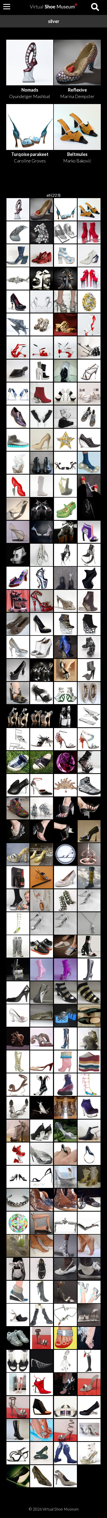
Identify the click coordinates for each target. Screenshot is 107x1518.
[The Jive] (17, 371)
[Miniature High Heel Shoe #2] (41, 1338)
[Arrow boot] (41, 1384)
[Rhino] (89, 509)
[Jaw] (89, 578)
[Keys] (17, 693)
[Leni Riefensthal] (89, 946)
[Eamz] (89, 1407)
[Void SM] (17, 716)
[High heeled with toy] (17, 900)
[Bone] (65, 509)
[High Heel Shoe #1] (17, 1407)
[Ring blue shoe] (89, 1153)
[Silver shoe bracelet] (41, 1223)
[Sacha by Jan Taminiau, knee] (41, 1292)
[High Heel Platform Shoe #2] (65, 1430)
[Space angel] (41, 1315)
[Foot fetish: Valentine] (17, 1038)
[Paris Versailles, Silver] (89, 1292)
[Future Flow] (17, 255)
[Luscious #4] (89, 371)
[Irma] (41, 762)
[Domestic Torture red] (41, 601)
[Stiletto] (89, 1223)
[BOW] (89, 555)
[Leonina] (41, 255)
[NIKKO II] (41, 624)
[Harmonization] (65, 301)
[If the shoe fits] (17, 1200)
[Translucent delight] (89, 1453)
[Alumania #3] (17, 1453)
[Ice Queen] (41, 486)
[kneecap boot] (65, 1453)
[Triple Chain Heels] (41, 509)
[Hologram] (41, 532)
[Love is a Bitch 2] (89, 278)
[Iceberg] (17, 393)
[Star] (65, 440)
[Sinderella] (65, 854)
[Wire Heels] (41, 1246)
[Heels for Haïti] (65, 371)
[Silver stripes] (65, 992)
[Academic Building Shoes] (41, 232)
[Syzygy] (17, 324)
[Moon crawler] (89, 463)
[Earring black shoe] (17, 1177)
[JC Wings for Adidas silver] (89, 785)
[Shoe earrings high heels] (65, 670)
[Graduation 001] (89, 1084)
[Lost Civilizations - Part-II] (65, 624)
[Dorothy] (65, 1131)
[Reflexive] (41, 209)
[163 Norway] (17, 1292)
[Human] (65, 324)
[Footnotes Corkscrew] (65, 578)
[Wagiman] (65, 762)
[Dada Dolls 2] (89, 1361)
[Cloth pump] (65, 877)
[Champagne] (17, 301)
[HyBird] (41, 301)
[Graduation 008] (65, 1061)
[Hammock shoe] (17, 509)
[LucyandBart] (65, 1246)
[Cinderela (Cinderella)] (17, 1246)
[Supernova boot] (89, 969)
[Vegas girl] (89, 1177)
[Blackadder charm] (65, 923)
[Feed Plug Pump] (17, 670)
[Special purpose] (89, 232)
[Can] (41, 393)
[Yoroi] (89, 416)
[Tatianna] (65, 1338)
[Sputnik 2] (65, 278)
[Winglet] (17, 347)
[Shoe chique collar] (89, 1269)
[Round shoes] (17, 1223)
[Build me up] (89, 1061)
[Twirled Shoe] (41, 1153)
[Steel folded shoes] (89, 716)
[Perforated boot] (17, 1476)
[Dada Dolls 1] (65, 1361)
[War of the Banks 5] (89, 1200)
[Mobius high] (41, 1407)
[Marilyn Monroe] (41, 969)
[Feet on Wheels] (89, 393)
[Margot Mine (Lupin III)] (65, 969)
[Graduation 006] (17, 923)
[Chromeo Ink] (41, 946)
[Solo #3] (65, 486)
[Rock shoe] (89, 1038)
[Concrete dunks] (17, 1338)
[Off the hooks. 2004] (41, 992)
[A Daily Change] (89, 647)
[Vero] (89, 1338)
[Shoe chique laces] (17, 1269)
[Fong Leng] (65, 1038)
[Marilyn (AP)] (65, 1108)
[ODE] (65, 693)
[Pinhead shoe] (41, 693)
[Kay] (17, 762)
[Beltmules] (89, 209)
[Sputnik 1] (41, 278)
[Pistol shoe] (41, 1131)
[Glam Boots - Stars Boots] (65, 255)
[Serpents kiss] (17, 1084)
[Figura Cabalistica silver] (17, 578)
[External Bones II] (65, 393)
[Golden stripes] (89, 992)
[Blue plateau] (65, 1015)
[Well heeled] (89, 601)
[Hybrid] (65, 347)
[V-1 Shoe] (41, 1361)
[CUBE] (65, 555)
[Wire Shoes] (89, 1246)
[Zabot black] (89, 1015)
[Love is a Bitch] (17, 486)
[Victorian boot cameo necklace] (41, 900)
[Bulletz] (65, 716)
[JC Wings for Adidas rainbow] (17, 808)
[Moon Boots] (65, 416)
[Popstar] (41, 1476)
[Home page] (53, 6)
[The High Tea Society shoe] (89, 1315)
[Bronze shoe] (41, 1038)
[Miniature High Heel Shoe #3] (65, 1292)
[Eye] (41, 463)
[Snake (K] (41, 1015)
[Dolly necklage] (89, 923)
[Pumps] (41, 1453)
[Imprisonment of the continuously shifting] (65, 647)
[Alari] (89, 854)
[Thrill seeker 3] (89, 670)
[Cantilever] (41, 347)
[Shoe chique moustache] (41, 1269)
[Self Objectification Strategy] (17, 601)
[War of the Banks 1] (41, 1200)
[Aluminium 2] (41, 877)
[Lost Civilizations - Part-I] (17, 647)
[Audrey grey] (65, 1177)
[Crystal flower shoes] (41, 1430)
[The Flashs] (17, 1153)
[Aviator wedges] (41, 647)
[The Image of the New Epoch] (89, 347)
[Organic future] (17, 1315)
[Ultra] (89, 1108)
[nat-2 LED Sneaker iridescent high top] (17, 440)
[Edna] (17, 1015)
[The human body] (41, 440)
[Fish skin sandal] (41, 739)
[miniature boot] (65, 900)
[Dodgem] (65, 1084)
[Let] (89, 877)
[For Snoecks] (41, 1084)
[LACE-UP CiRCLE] (41, 555)
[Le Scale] (65, 232)
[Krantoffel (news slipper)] (65, 946)
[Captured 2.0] (17, 532)
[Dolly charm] (41, 923)
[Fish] (17, 278)
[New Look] (41, 854)
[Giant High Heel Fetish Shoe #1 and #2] (89, 1430)
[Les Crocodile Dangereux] (41, 578)
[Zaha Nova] (17, 555)
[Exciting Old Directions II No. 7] (65, 785)
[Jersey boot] (17, 946)
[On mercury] (41, 416)
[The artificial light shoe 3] (89, 831)
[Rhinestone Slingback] (65, 1476)
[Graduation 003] (41, 1061)
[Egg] (89, 301)
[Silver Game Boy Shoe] (65, 1407)
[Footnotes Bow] (89, 486)
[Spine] (89, 440)
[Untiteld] (41, 808)
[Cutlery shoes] (17, 1108)
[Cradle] (41, 716)
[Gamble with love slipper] (17, 1361)
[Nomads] (17, 209)
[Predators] (41, 670)
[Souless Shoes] (65, 1384)
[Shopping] (65, 1315)
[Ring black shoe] (65, 1153)
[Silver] (17, 1131)
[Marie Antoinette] (17, 969)
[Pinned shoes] (17, 624)
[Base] (89, 1131)
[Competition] (65, 1223)
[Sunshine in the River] (17, 463)
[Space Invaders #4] (41, 371)
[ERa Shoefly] (41, 1108)
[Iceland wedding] (89, 255)
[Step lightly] (65, 601)
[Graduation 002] (17, 1061)
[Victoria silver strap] (41, 785)
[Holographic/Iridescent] (17, 416)
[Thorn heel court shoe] (17, 785)
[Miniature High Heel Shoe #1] (89, 1384)
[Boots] (89, 324)
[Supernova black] (17, 992)
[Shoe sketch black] (41, 1177)
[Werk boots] (65, 532)
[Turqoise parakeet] (65, 209)
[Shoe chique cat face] (65, 1269)
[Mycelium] (17, 232)
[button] (6, 6)
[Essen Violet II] (89, 532)
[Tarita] (89, 739)
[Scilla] (65, 739)
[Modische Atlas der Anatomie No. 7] (17, 1384)
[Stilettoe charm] (89, 900)
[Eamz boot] (17, 1430)
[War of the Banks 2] (65, 1200)
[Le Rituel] (17, 877)
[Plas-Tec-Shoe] (65, 463)
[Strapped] (89, 762)
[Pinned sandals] (41, 324)
